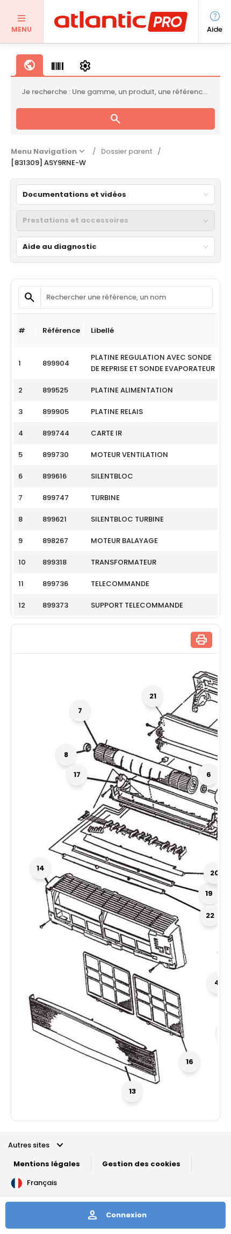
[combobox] (111, 194)
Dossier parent (127, 151)
